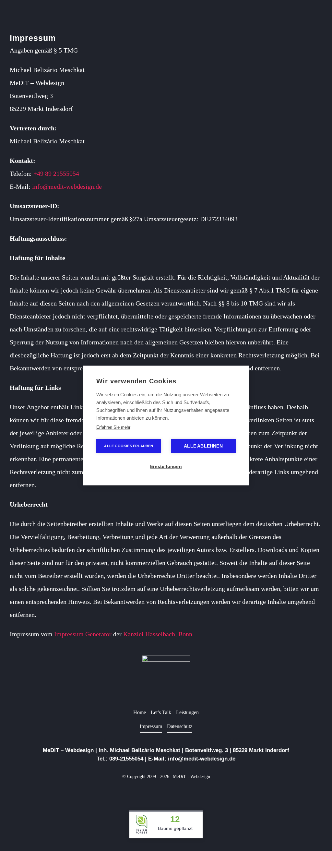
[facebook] (156, 791)
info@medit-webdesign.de (67, 186)
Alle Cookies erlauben (128, 446)
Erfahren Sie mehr (113, 427)
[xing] (176, 791)
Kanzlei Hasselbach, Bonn (157, 634)
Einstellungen (166, 466)
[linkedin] (166, 791)
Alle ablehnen (203, 446)
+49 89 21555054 (56, 173)
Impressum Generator (83, 634)
